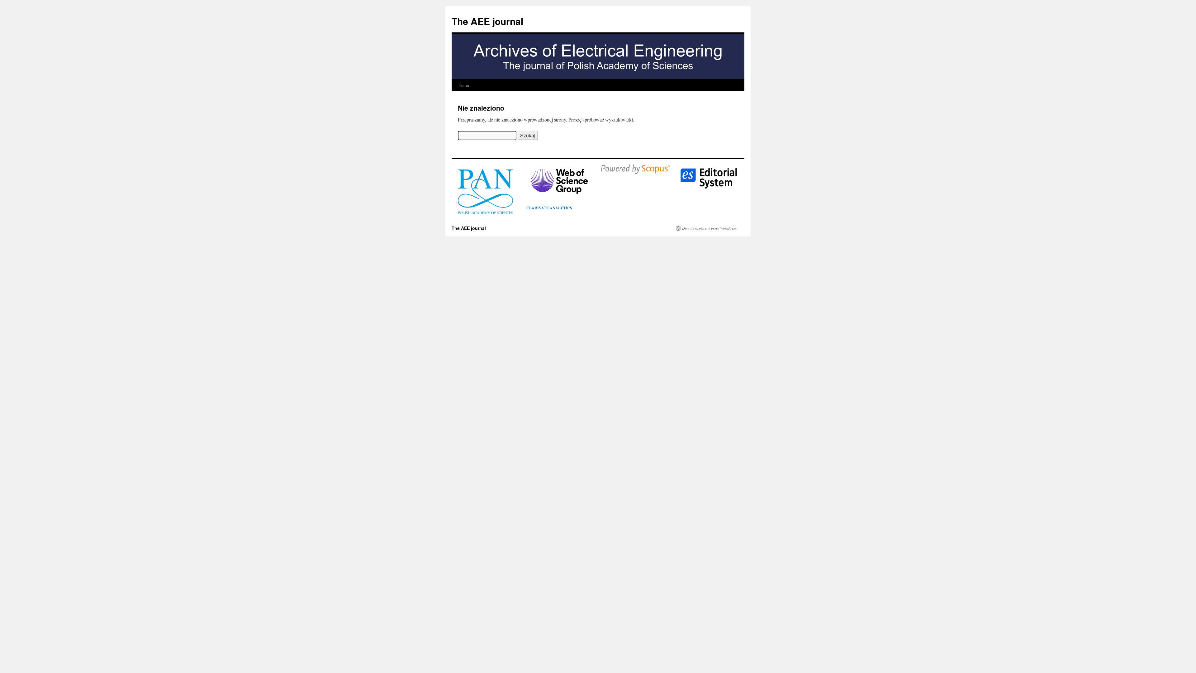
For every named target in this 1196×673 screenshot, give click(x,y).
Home (463, 85)
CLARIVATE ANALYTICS (549, 208)
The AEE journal (487, 21)
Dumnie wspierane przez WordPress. (710, 228)
